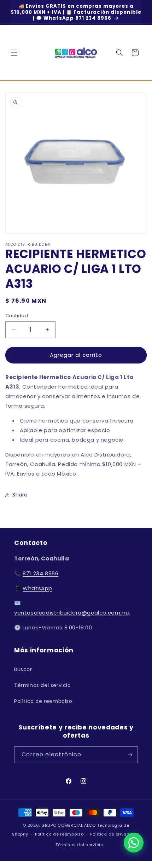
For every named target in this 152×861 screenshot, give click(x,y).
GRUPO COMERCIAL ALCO (68, 825)
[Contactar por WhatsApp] (134, 843)
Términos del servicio (42, 685)
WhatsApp (37, 588)
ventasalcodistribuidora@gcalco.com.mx (72, 612)
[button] (14, 52)
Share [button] (20, 494)
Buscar (23, 669)
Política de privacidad (115, 834)
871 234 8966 (40, 573)
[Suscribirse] (130, 754)
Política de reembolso (43, 701)
